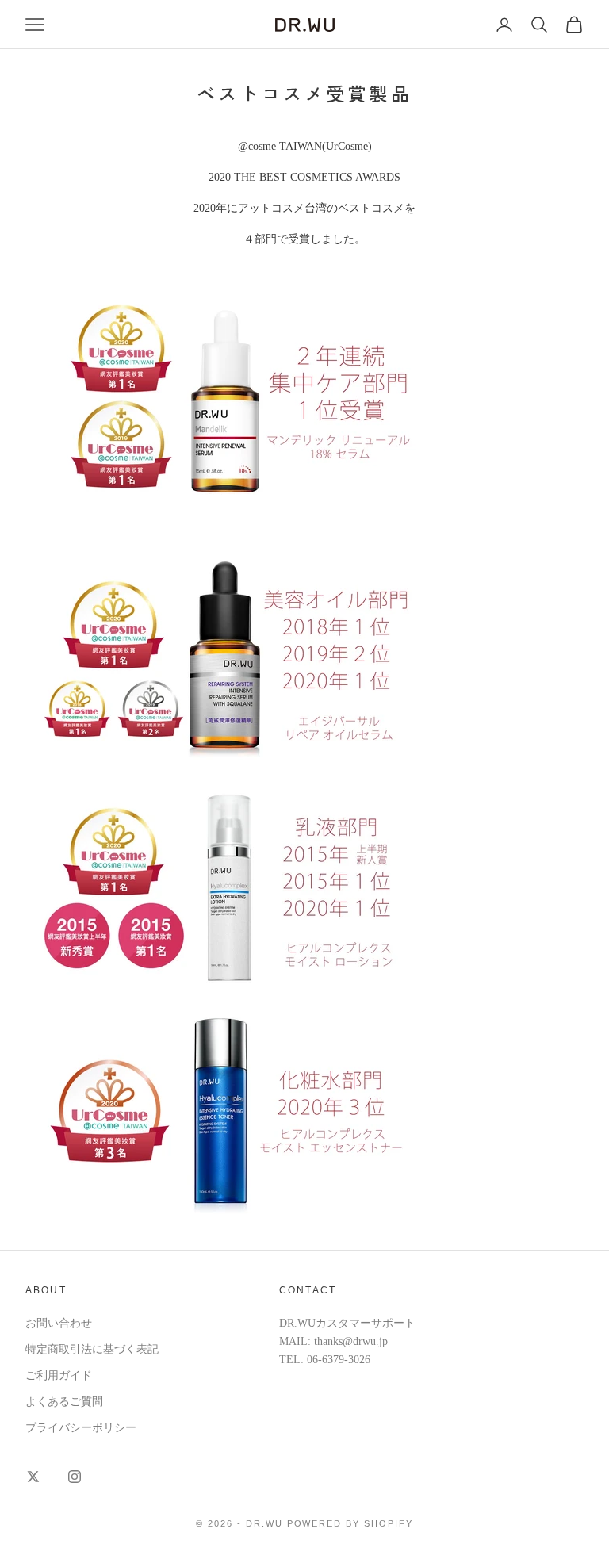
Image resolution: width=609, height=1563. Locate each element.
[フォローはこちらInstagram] (74, 1476)
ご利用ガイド (58, 1375)
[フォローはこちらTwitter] (33, 1476)
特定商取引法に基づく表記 (92, 1349)
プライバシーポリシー (80, 1428)
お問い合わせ (58, 1323)
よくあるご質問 (64, 1402)
